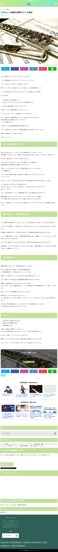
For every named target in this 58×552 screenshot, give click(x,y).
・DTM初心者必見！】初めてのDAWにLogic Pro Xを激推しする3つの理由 (21, 91)
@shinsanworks (25, 80)
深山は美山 (26, 550)
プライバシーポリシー (36, 542)
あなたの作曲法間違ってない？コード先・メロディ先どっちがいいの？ (36, 395)
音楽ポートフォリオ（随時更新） (18, 545)
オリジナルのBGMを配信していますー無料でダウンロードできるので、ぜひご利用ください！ (25, 455)
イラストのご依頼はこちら (15, 542)
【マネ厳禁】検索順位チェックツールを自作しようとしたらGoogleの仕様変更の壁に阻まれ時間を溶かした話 (8, 415)
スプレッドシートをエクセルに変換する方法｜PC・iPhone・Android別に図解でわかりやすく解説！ (50, 415)
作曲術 (3, 375)
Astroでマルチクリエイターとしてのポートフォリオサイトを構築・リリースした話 (22, 415)
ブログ (45, 542)
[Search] (55, 433)
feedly (29, 361)
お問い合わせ (26, 542)
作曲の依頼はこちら (5, 545)
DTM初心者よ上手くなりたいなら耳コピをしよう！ (8, 395)
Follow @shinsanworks (29, 357)
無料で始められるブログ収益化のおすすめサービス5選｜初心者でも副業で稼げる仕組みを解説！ (36, 415)
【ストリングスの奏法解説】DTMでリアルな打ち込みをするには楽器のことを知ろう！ (22, 395)
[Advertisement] (12, 487)
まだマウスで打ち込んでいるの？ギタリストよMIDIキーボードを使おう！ (50, 395)
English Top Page (5, 542)
